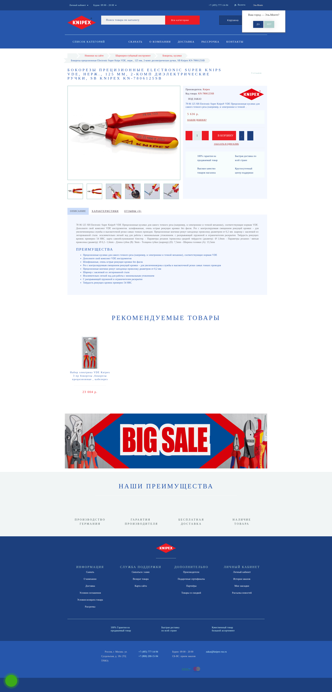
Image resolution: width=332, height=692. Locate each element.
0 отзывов (256, 73)
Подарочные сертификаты (191, 579)
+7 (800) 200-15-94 (148, 656)
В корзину (225, 135)
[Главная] (72, 55)
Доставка (186, 41)
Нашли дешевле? (197, 120)
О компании (160, 41)
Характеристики (105, 211)
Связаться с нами (141, 572)
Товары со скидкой (191, 593)
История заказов (241, 579)
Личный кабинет (242, 572)
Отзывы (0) (132, 211)
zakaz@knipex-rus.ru (216, 651)
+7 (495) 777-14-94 (148, 651)
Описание (78, 211)
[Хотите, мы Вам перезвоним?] (11, 681)
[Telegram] (209, 656)
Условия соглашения (90, 593)
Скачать (135, 41)
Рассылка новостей (242, 593)
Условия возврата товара (90, 599)
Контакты (234, 41)
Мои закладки (241, 586)
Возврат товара (141, 579)
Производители (191, 572)
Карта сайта (141, 586)
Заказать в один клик (226, 144)
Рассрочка (210, 41)
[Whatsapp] (204, 656)
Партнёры (191, 586)
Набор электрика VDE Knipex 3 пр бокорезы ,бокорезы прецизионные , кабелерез (90, 376)
